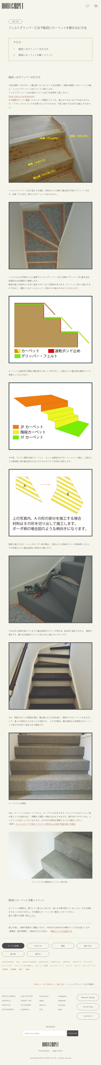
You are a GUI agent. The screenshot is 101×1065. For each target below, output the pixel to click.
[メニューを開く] (96, 6)
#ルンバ (77, 966)
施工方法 (87, 946)
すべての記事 (13, 946)
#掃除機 (13, 969)
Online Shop (88, 1007)
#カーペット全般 (42, 966)
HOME (36, 984)
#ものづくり (77, 962)
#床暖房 (5, 969)
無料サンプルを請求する (61, 931)
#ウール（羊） (7, 966)
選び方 (38, 954)
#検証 (27, 969)
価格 (63, 946)
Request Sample (88, 997)
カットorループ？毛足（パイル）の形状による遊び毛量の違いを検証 (45, 824)
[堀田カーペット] (12, 6)
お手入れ (38, 946)
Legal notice (57, 1051)
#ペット (69, 966)
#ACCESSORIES (8, 962)
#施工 (21, 969)
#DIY (18, 962)
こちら (33, 915)
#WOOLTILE (55, 962)
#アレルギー (88, 962)
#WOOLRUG (43, 962)
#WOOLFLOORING (30, 962)
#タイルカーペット (57, 966)
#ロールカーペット (89, 966)
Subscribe (72, 1033)
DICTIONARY (48, 984)
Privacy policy (44, 1051)
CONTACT (88, 1016)
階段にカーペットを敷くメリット (36, 55)
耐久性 (13, 954)
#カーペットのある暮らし (24, 966)
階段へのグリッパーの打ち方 (33, 49)
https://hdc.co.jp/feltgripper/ (22, 96)
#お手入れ (66, 962)
